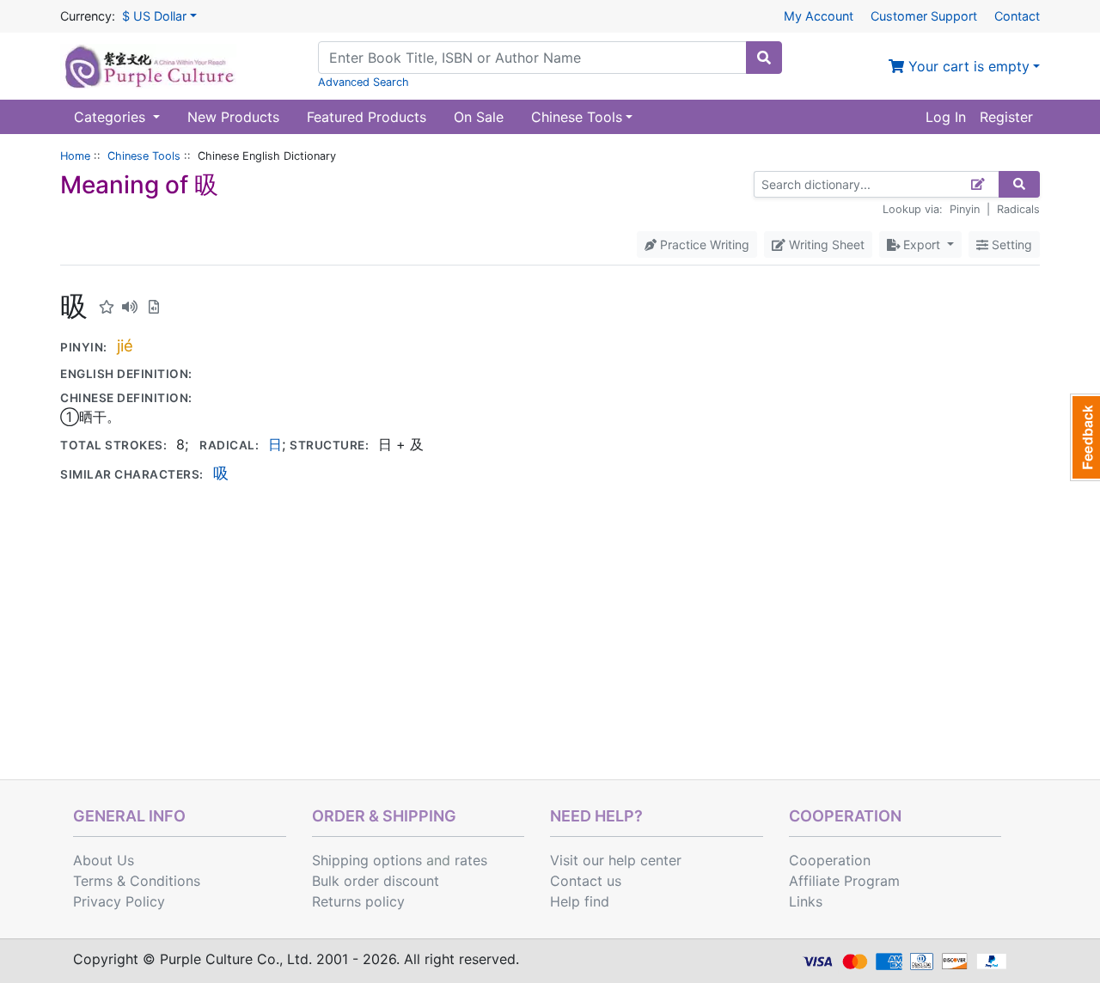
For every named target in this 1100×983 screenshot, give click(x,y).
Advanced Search (363, 82)
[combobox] (532, 57)
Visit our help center (615, 860)
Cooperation (830, 860)
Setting (1010, 244)
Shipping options (367, 860)
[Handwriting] (978, 184)
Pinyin (965, 209)
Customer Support (924, 16)
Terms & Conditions (136, 880)
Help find (579, 901)
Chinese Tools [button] (576, 116)
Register (1006, 116)
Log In (946, 116)
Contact (1017, 16)
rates (471, 860)
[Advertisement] (550, 650)
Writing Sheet (825, 244)
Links (805, 901)
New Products (233, 116)
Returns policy (358, 901)
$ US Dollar (154, 16)
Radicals (1018, 209)
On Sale (479, 116)
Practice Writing (703, 244)
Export (922, 244)
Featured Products (366, 116)
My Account (818, 16)
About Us (103, 860)
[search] (764, 57)
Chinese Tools (143, 156)
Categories (112, 116)
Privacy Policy (119, 901)
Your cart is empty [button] (967, 66)
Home (75, 156)
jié (125, 345)
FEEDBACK (1085, 437)
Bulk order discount (375, 880)
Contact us (585, 880)
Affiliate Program (844, 880)
